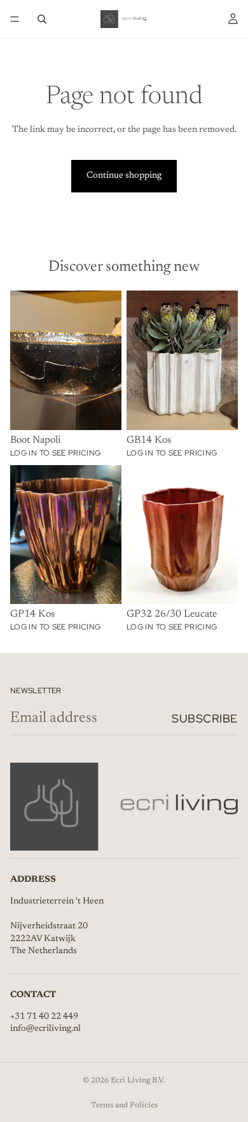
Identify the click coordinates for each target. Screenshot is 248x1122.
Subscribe (205, 718)
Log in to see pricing (55, 453)
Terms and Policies (124, 1105)
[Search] (42, 19)
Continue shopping (124, 175)
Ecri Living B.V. (138, 1080)
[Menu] (14, 19)
